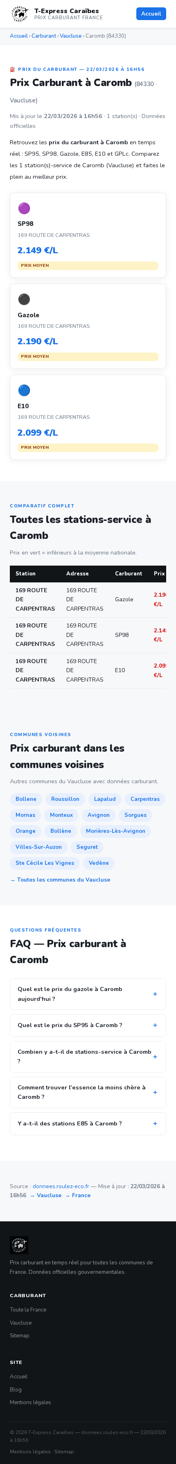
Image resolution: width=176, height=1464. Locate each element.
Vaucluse (71, 36)
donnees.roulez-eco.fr (61, 1186)
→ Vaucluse (45, 1195)
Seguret (87, 847)
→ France (77, 1195)
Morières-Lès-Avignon (115, 831)
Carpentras (145, 799)
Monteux (61, 815)
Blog (16, 1390)
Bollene (26, 799)
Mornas (25, 815)
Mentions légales (30, 1402)
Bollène (60, 831)
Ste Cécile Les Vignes (45, 863)
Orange (26, 831)
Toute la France (28, 1310)
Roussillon (65, 799)
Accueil (151, 14)
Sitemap (19, 1335)
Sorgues (135, 815)
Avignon (99, 815)
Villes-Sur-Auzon (39, 847)
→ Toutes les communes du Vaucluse (60, 880)
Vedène (99, 863)
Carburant (44, 36)
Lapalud (105, 799)
